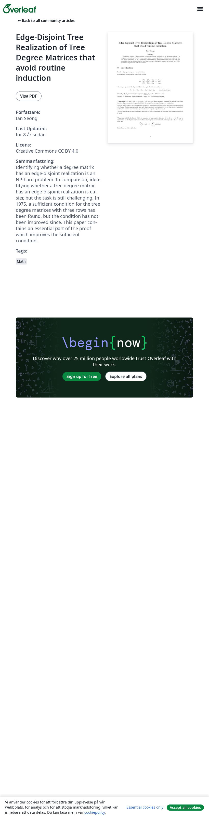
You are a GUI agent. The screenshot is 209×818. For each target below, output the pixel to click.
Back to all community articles (46, 20)
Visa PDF (28, 96)
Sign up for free (82, 376)
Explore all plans (126, 376)
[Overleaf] (19, 8)
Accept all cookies (185, 807)
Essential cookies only (144, 807)
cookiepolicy (94, 812)
